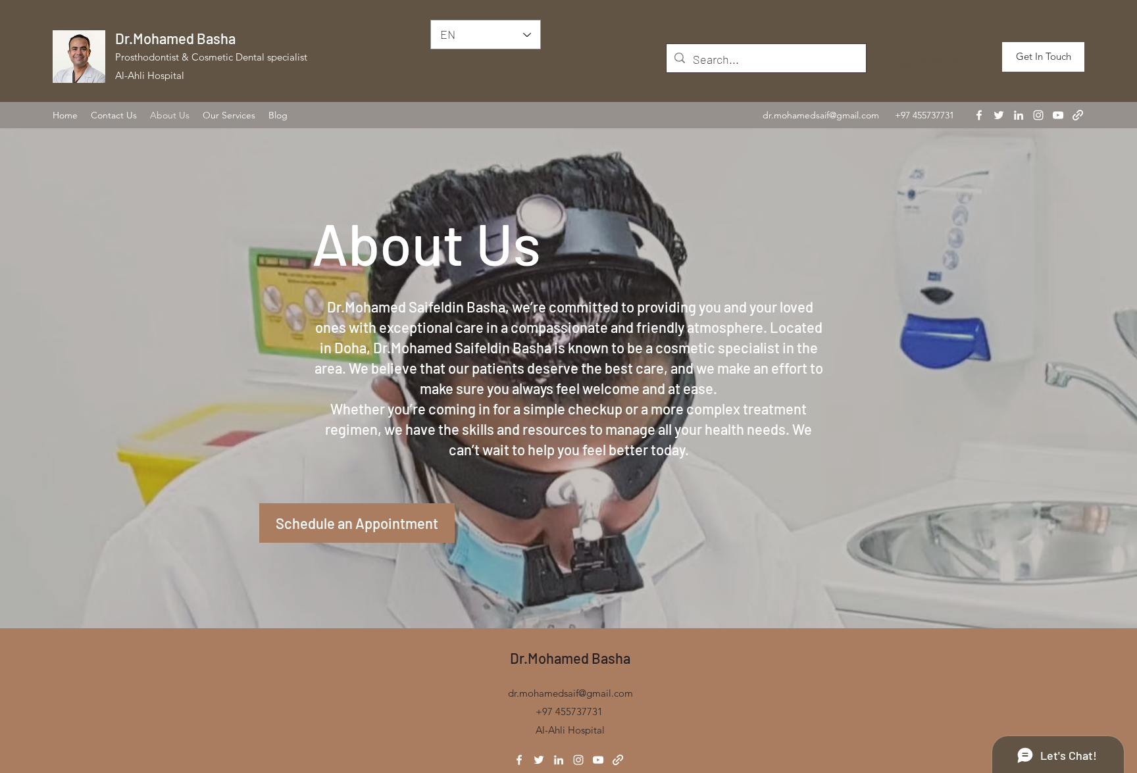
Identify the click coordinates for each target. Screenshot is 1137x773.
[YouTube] (1058, 115)
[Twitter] (998, 115)
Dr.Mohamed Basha (175, 38)
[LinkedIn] (1018, 115)
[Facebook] (979, 115)
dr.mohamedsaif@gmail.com (821, 115)
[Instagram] (1038, 115)
